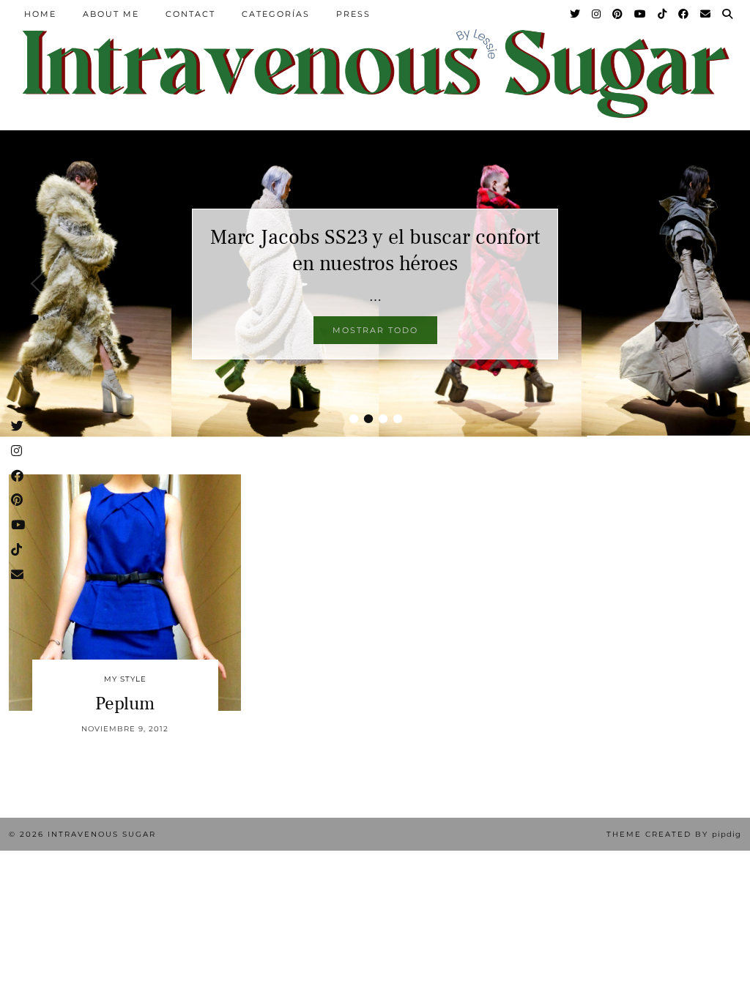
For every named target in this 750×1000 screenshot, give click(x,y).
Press (353, 14)
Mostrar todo (375, 330)
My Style (125, 679)
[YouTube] (640, 14)
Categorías (276, 14)
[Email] (706, 14)
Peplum (125, 703)
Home (40, 14)
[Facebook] (684, 14)
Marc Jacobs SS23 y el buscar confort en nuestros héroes (375, 250)
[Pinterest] (618, 14)
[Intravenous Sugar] (375, 72)
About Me (111, 14)
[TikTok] (663, 14)
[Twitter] (576, 14)
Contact (190, 14)
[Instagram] (597, 14)
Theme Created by (673, 834)
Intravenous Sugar (102, 834)
